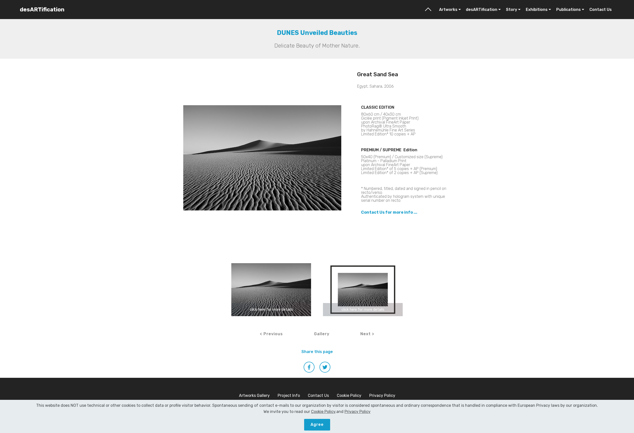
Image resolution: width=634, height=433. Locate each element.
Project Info (289, 395)
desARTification (42, 9)
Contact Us (600, 9)
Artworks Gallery (254, 395)
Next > (367, 333)
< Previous (271, 333)
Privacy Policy (382, 395)
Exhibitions (537, 9)
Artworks (448, 9)
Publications (568, 9)
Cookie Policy (349, 395)
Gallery (321, 333)
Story (511, 9)
